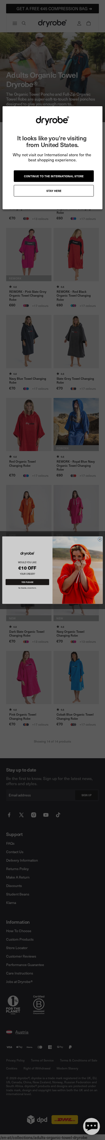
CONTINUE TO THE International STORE (54, 176)
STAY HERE (53, 191)
